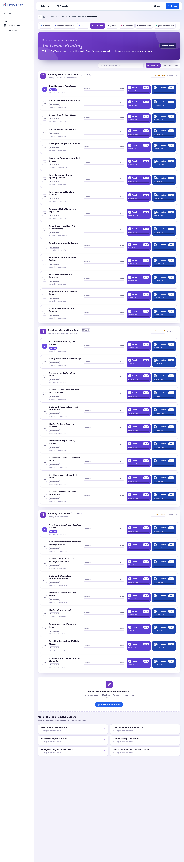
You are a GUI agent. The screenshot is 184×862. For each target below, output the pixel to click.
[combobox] (19, 13)
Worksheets (128, 26)
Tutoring (45, 6)
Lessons (84, 26)
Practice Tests (145, 26)
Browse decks (168, 46)
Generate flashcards (110, 704)
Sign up (174, 6)
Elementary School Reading (72, 17)
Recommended (153, 65)
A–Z (176, 65)
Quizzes (113, 26)
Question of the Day (165, 26)
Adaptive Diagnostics (65, 26)
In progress (167, 65)
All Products (62, 6)
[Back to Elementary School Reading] (40, 17)
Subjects (53, 17)
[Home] (44, 17)
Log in (159, 6)
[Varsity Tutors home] (13, 5)
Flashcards (98, 26)
